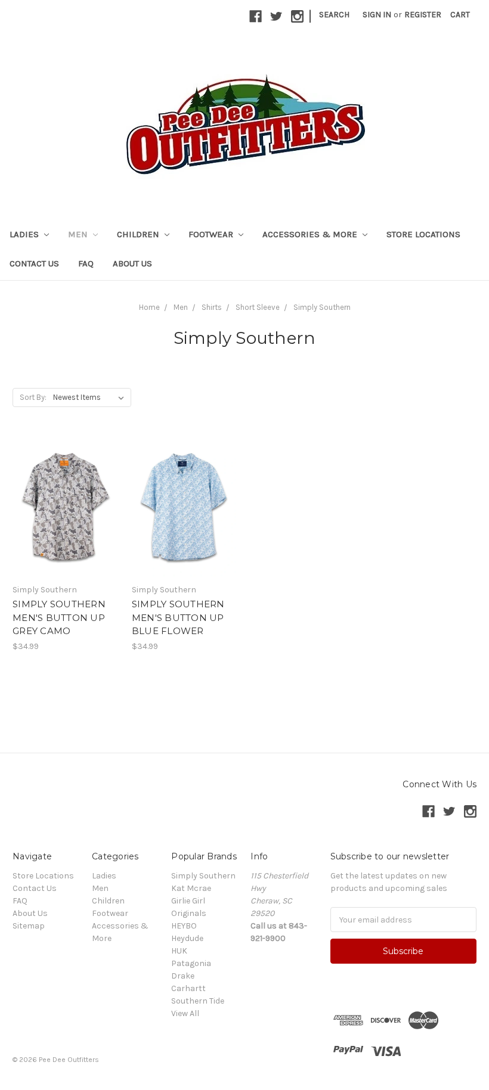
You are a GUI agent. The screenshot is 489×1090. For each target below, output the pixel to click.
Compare (62, 507)
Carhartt (188, 988)
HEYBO (184, 926)
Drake (182, 976)
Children (139, 234)
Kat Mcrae (191, 888)
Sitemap (29, 926)
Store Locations (423, 234)
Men (79, 234)
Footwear (212, 234)
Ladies (25, 234)
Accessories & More (311, 234)
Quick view (65, 485)
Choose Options (65, 528)
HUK (179, 951)
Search (334, 15)
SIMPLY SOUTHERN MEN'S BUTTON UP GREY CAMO (59, 617)
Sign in (377, 15)
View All (185, 1013)
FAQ (86, 263)
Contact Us (34, 263)
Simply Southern (203, 876)
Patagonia (191, 963)
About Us (132, 263)
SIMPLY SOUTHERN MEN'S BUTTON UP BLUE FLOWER (178, 617)
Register (422, 15)
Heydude (187, 938)
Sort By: (33, 397)
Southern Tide (197, 1001)
